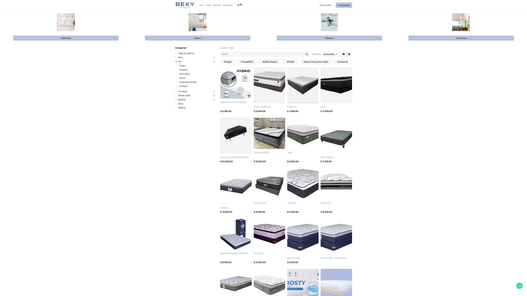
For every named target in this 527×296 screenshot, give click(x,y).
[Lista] (349, 54)
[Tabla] (343, 54)
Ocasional (183, 86)
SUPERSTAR (260, 203)
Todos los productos (186, 53)
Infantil (182, 78)
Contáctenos (343, 5)
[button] (330, 54)
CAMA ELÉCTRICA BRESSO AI (234, 157)
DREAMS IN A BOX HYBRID (233, 102)
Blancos (329, 38)
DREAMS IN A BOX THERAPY (234, 253)
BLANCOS (182, 107)
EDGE (323, 107)
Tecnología (182, 91)
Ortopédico (184, 69)
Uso (179, 61)
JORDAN (291, 203)
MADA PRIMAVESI (262, 107)
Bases (198, 38)
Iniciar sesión (325, 5)
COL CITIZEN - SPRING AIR (333, 258)
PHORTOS (292, 107)
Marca (180, 57)
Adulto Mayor (185, 74)
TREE (289, 152)
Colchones (66, 38)
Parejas (182, 65)
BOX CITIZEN (293, 258)
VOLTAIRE (258, 253)
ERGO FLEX (326, 203)
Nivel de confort (184, 95)
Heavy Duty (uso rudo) (188, 82)
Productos (224, 47)
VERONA (224, 207)
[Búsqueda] (307, 54)
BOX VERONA (327, 157)
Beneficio (182, 99)
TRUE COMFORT (261, 152)
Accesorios (461, 38)
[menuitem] (201, 5)
